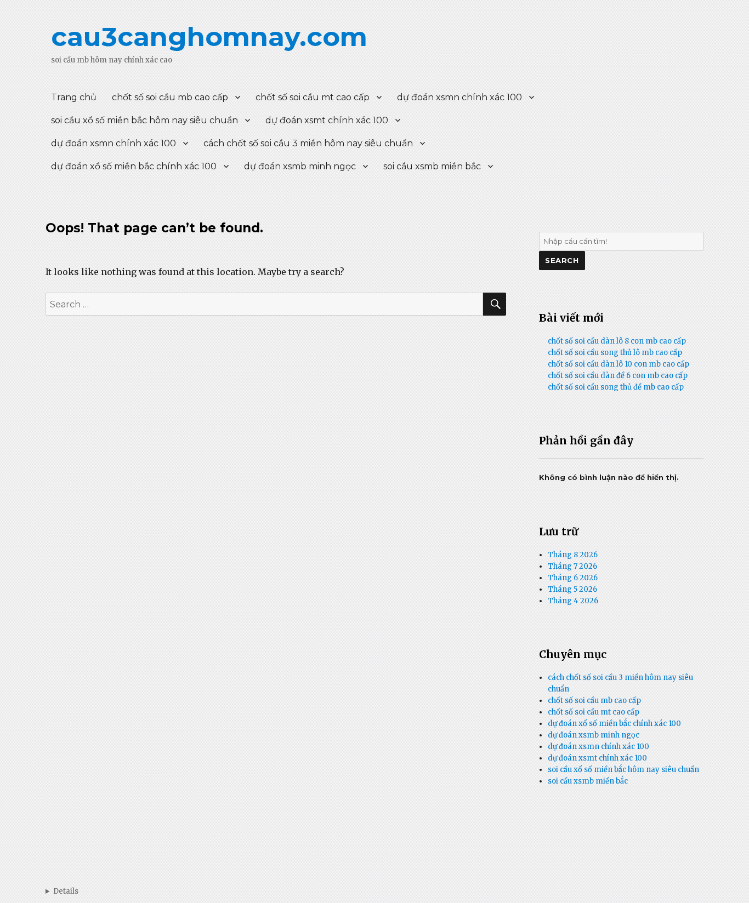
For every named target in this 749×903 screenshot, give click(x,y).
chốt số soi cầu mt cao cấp (313, 97)
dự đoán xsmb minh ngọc (300, 166)
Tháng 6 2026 (573, 577)
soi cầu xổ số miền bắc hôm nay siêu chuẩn (144, 120)
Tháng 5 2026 (572, 589)
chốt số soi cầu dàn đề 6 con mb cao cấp (618, 375)
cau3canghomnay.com (209, 37)
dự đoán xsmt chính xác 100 (326, 120)
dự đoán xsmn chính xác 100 (459, 97)
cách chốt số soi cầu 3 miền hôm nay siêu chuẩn (308, 143)
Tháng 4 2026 (573, 600)
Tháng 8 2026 (573, 554)
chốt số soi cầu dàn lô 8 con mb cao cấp (617, 341)
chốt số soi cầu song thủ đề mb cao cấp (616, 387)
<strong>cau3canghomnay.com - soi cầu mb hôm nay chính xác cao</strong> (62, 891)
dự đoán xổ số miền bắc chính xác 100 (134, 166)
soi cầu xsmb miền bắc (432, 166)
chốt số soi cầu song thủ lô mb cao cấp (615, 352)
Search (562, 260)
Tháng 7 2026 (572, 566)
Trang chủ (74, 97)
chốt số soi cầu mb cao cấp (170, 97)
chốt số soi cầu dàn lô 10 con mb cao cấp (618, 364)
